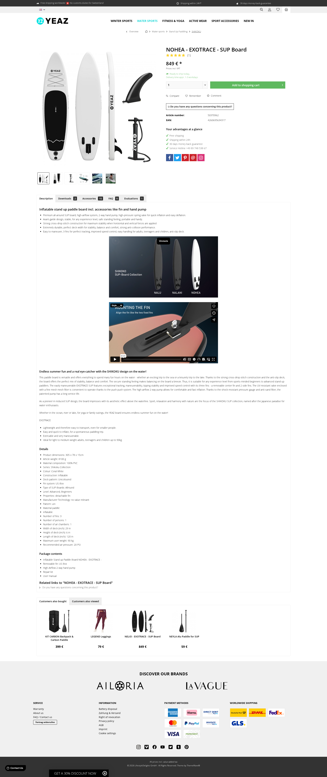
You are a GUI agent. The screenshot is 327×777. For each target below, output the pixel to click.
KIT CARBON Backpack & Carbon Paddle (59, 638)
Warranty (38, 709)
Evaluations (133, 198)
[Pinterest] (185, 157)
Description (46, 198)
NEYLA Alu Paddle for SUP (184, 636)
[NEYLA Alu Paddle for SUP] (184, 621)
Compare (174, 95)
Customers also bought (53, 601)
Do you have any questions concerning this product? (201, 106)
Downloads (67, 198)
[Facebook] (169, 157)
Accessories (92, 198)
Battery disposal (108, 709)
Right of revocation (109, 717)
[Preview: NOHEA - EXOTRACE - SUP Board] (43, 178)
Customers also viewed (85, 601)
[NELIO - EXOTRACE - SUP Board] (142, 621)
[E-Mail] (193, 157)
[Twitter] (177, 157)
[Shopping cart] (286, 10)
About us (38, 713)
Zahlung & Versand (110, 713)
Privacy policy (106, 721)
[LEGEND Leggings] (101, 621)
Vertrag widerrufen (45, 722)
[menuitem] (286, 9)
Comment (215, 95)
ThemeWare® (193, 765)
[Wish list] (278, 10)
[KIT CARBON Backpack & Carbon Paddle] (59, 621)
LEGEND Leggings (101, 636)
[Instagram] (201, 157)
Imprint (103, 729)
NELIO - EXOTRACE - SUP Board (143, 636)
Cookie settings (107, 733)
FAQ (113, 198)
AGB (101, 725)
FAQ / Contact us (42, 717)
